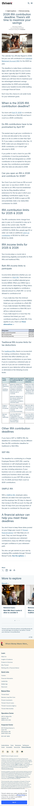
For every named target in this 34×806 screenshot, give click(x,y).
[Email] (10, 570)
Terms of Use (17, 747)
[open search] (28, 3)
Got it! (14, 802)
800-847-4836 (5, 736)
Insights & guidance (11, 11)
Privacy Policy (21, 795)
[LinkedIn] (7, 570)
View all (4, 583)
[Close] (26, 791)
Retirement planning (24, 11)
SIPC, (21, 764)
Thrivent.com (11, 777)
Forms (12, 745)
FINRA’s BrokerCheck (21, 777)
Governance (18, 745)
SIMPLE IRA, (11, 495)
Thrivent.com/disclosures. (7, 768)
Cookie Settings (5, 745)
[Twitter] (3, 570)
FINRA (16, 764)
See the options (18, 556)
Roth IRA (16, 277)
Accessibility (9, 747)
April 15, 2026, (17, 113)
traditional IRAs (10, 351)
